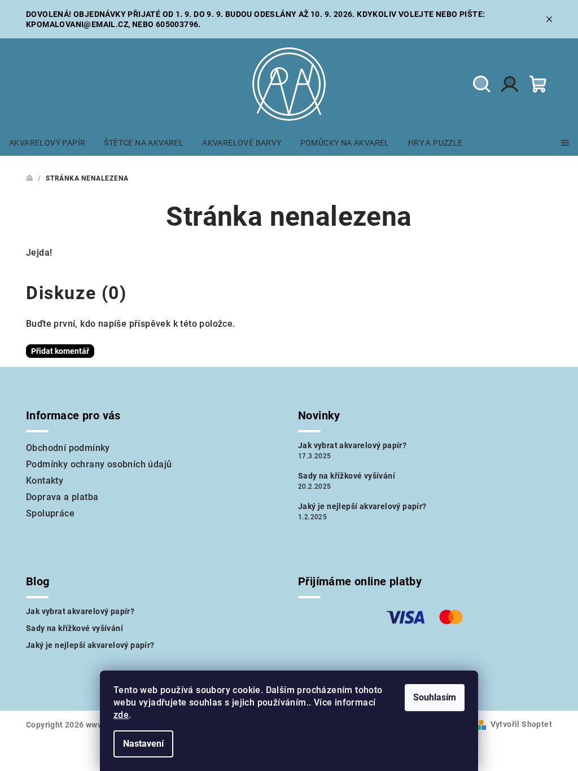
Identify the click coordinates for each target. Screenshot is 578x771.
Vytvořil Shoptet (521, 724)
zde (121, 714)
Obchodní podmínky (68, 448)
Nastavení (143, 743)
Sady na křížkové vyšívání (346, 476)
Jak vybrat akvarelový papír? (352, 445)
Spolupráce (50, 513)
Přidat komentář (60, 351)
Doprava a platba (62, 497)
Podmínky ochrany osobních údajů (99, 464)
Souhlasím (434, 697)
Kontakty (44, 480)
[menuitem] (47, 143)
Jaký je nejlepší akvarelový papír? (362, 506)
